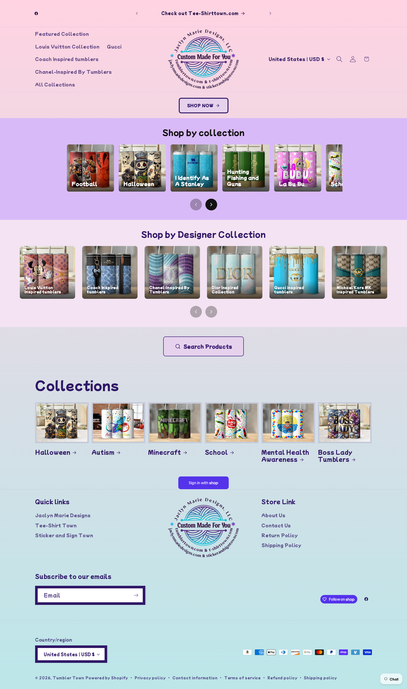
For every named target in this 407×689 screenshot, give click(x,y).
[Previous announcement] (137, 13)
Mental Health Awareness (285, 455)
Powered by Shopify (106, 677)
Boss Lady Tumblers (335, 455)
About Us (273, 515)
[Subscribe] (136, 595)
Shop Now (200, 105)
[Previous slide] (196, 204)
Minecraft (164, 451)
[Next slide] (211, 204)
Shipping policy (320, 677)
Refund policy (282, 677)
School (216, 451)
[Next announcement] (270, 13)
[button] (339, 59)
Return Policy (279, 535)
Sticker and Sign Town (64, 535)
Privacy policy (150, 677)
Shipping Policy (281, 545)
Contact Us (276, 525)
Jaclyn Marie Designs (63, 515)
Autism (103, 451)
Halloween (52, 451)
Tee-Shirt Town (56, 525)
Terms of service (242, 677)
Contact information (195, 677)
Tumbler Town (68, 677)
